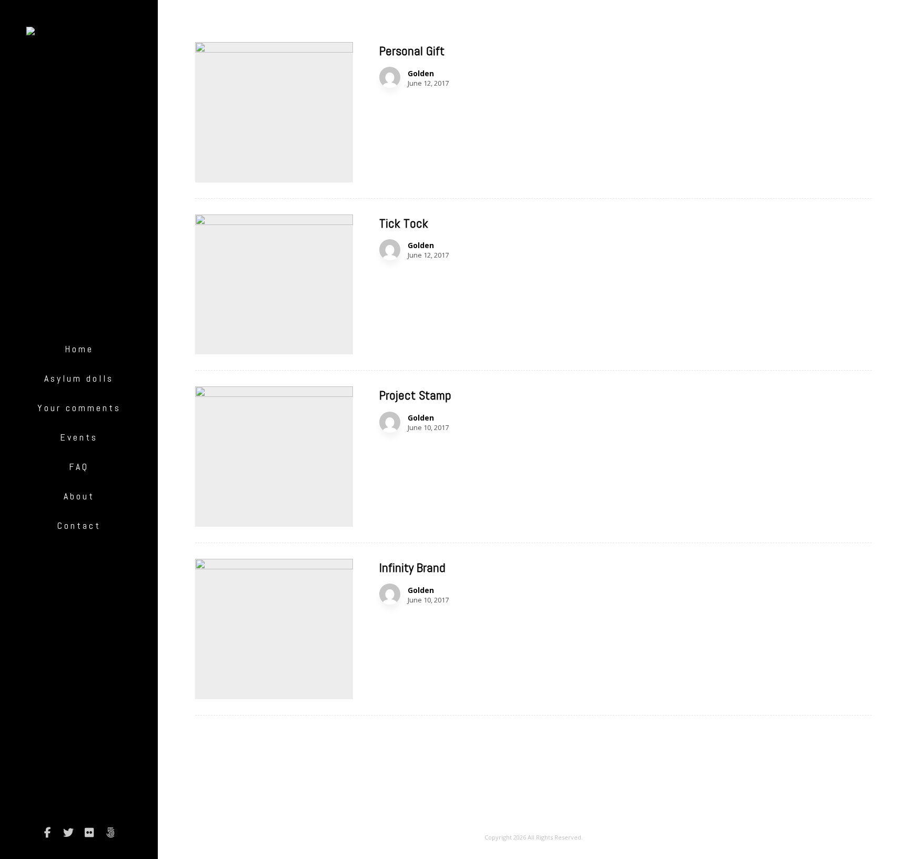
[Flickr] (89, 832)
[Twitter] (68, 832)
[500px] (110, 832)
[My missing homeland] (79, 35)
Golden (421, 73)
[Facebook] (47, 832)
